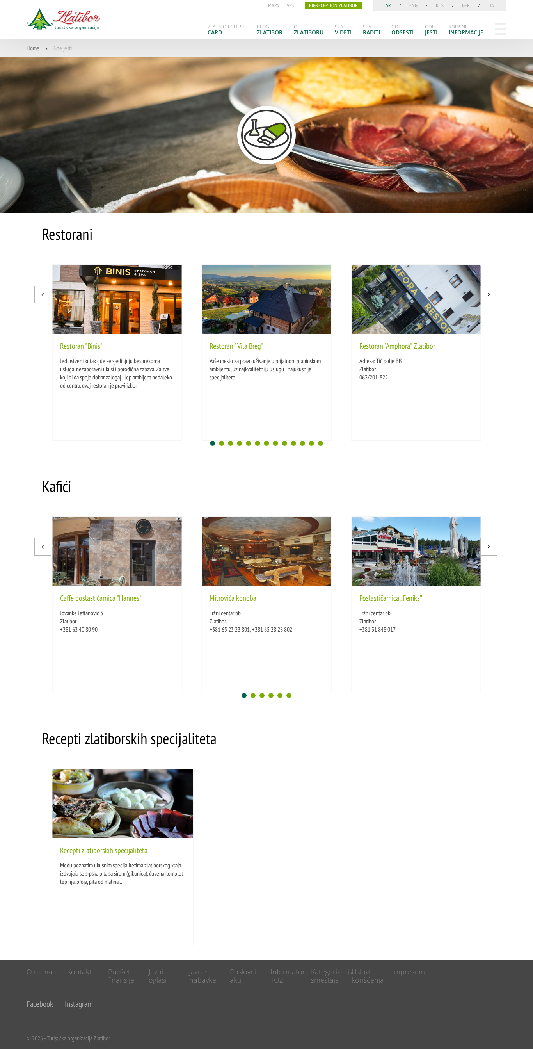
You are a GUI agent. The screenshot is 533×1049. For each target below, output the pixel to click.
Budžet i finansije (121, 976)
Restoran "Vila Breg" (236, 346)
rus (440, 5)
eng (413, 5)
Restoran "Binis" (81, 346)
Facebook (40, 1004)
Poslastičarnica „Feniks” (390, 598)
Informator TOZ (287, 976)
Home (33, 48)
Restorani (67, 234)
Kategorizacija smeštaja (333, 976)
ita (491, 5)
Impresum (408, 971)
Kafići (56, 486)
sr (388, 5)
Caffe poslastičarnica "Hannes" (101, 598)
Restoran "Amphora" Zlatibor (397, 346)
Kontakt (79, 971)
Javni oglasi (158, 976)
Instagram (79, 1004)
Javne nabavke (202, 976)
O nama (39, 971)
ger (466, 5)
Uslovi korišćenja (368, 976)
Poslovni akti (243, 976)
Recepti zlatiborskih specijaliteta (129, 738)
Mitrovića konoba (233, 598)
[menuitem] (226, 29)
